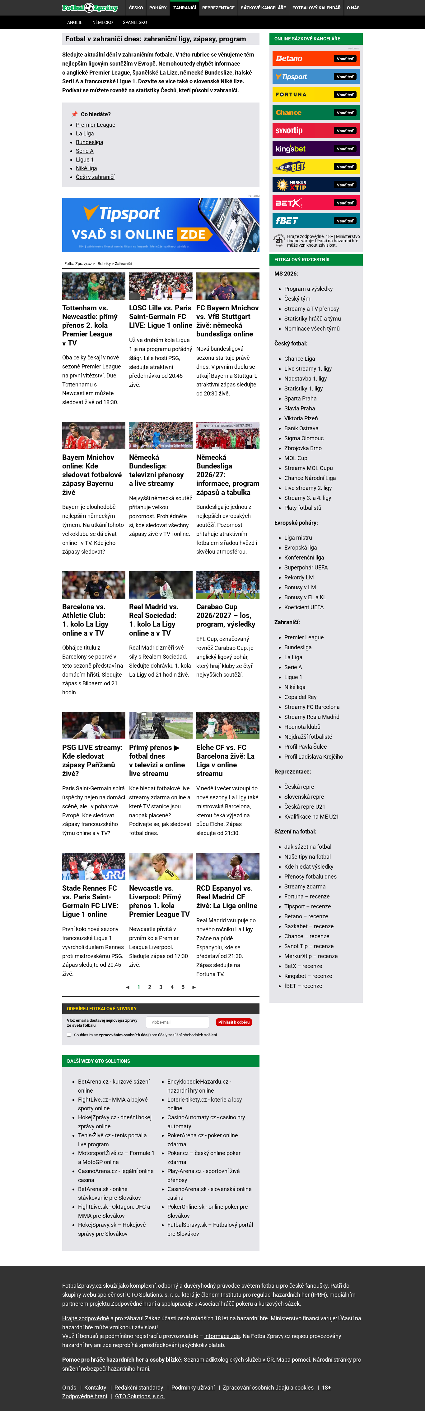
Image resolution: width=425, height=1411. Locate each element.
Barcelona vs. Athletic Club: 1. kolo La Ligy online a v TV (85, 619)
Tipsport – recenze (307, 906)
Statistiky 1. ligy (303, 388)
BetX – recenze (303, 966)
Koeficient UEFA (304, 607)
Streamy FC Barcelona (312, 707)
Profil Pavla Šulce (305, 746)
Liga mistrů (298, 537)
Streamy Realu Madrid (311, 717)
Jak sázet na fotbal (307, 846)
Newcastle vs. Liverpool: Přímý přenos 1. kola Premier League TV (159, 901)
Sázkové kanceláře (263, 7)
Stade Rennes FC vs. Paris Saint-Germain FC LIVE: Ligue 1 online (90, 901)
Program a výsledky (308, 288)
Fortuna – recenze (307, 896)
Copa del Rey (300, 697)
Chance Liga (299, 358)
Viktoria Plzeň (301, 418)
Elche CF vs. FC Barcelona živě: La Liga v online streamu (225, 760)
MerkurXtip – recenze (311, 956)
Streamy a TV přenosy (311, 308)
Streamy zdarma (305, 886)
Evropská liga (300, 547)
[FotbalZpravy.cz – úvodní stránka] (90, 8)
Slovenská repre (304, 796)
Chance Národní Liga (310, 478)
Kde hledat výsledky (309, 866)
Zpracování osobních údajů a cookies (268, 1387)
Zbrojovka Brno (303, 448)
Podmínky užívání (193, 1387)
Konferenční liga (304, 557)
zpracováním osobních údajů (125, 1035)
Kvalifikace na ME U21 (311, 816)
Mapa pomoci (293, 1359)
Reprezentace (218, 7)
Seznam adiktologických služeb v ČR (229, 1359)
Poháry (158, 7)
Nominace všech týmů (312, 328)
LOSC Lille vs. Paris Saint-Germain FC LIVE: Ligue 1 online (160, 317)
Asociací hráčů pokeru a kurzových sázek (249, 1303)
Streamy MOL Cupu (308, 468)
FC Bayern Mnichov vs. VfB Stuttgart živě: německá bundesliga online (227, 321)
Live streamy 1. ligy (308, 368)
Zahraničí (184, 7)
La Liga (85, 133)
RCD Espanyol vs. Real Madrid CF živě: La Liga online (226, 897)
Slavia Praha (299, 408)
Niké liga (86, 168)
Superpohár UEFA (306, 567)
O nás (353, 7)
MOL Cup (295, 458)
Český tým (297, 298)
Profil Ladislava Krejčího (313, 756)
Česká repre (299, 786)
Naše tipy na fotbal (307, 856)
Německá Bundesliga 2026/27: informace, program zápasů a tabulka (227, 474)
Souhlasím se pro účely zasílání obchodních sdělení (145, 1035)
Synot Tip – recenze (309, 946)
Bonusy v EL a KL (305, 597)
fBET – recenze (303, 986)
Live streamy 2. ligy (308, 488)
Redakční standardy (138, 1387)
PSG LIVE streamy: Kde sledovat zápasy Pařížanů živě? (92, 760)
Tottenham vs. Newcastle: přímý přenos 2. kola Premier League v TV (90, 325)
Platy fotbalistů (302, 508)
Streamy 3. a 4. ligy (307, 498)
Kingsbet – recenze (308, 976)
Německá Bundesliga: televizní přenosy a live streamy (156, 470)
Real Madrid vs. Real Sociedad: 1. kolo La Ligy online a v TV (154, 619)
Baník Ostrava (301, 428)
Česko (136, 7)
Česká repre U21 (304, 806)
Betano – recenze (306, 916)
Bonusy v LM (300, 587)
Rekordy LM (299, 577)
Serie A (85, 151)
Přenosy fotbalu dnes (310, 876)
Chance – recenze (306, 936)
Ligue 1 (85, 159)
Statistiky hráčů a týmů (312, 318)
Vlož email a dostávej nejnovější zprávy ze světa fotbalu (102, 1023)
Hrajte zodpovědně (85, 1318)
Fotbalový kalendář (316, 7)
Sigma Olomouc (304, 438)
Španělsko (135, 22)
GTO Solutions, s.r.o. (140, 1396)
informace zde (222, 1336)
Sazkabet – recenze (309, 926)
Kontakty (95, 1387)
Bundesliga (89, 142)
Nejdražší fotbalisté (308, 736)
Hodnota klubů (302, 727)
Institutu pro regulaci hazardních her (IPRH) (274, 1294)
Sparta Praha (300, 398)
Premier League (95, 124)
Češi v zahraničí (95, 177)
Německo (102, 22)
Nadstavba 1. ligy (305, 378)
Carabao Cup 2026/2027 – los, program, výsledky (225, 615)
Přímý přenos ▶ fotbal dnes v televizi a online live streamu (157, 760)
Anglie (74, 22)
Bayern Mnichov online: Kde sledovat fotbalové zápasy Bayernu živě (92, 474)
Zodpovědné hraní (133, 1303)
